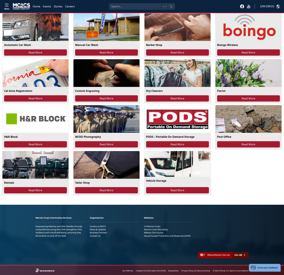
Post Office (224, 137)
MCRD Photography (88, 137)
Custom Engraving (87, 91)
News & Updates (98, 229)
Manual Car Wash (86, 45)
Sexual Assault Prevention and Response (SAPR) (167, 235)
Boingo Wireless (227, 45)
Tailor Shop (82, 182)
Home (36, 6)
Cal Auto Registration (18, 91)
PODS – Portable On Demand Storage (170, 137)
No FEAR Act (128, 270)
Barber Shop (154, 45)
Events (47, 6)
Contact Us (95, 235)
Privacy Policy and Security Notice (195, 270)
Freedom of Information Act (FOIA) (151, 270)
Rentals (9, 182)
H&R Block (11, 137)
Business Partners (98, 232)
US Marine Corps (152, 226)
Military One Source (153, 232)
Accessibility (173, 270)
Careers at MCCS (98, 226)
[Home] (21, 6)
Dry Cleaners (154, 91)
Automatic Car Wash (17, 45)
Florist (221, 91)
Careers (70, 6)
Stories (58, 6)
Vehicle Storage (156, 181)
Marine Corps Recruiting (156, 229)
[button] (242, 6)
